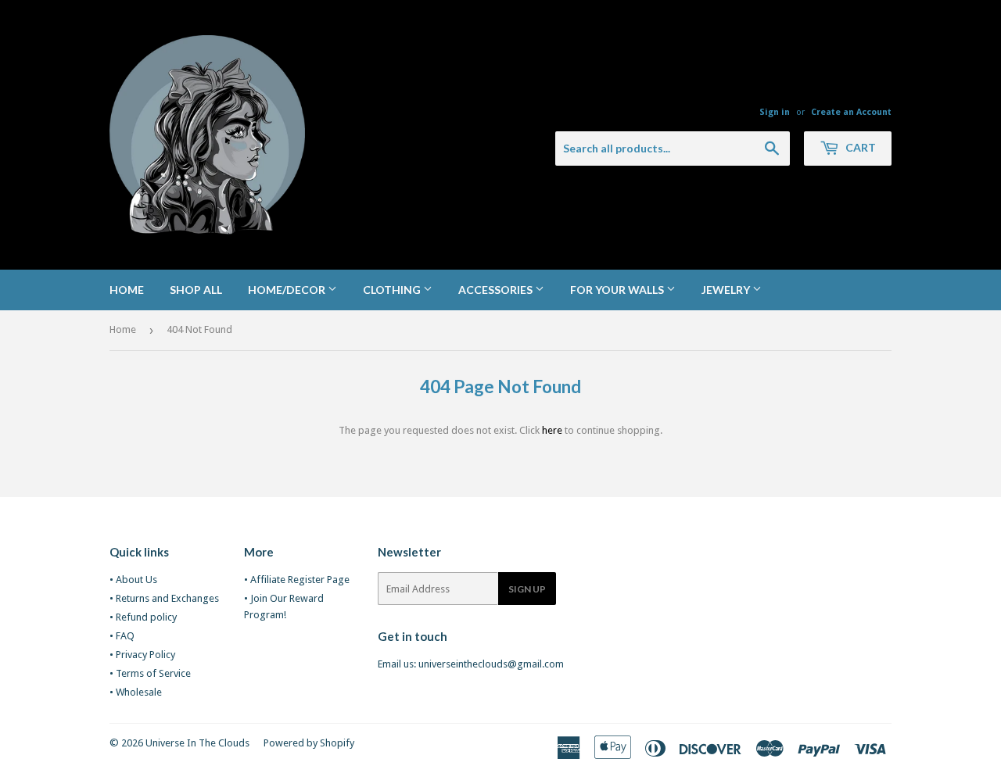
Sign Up (527, 589)
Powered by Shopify (309, 743)
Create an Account (851, 112)
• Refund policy (143, 617)
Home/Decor (288, 289)
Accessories (496, 289)
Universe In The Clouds (197, 743)
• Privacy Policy (142, 654)
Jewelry (726, 289)
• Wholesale (135, 692)
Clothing (393, 289)
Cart (859, 147)
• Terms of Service (150, 673)
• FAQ (122, 636)
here (552, 430)
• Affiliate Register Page (297, 579)
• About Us (133, 579)
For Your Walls (618, 289)
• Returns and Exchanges (164, 598)
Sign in (774, 112)
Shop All (196, 289)
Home (126, 289)
